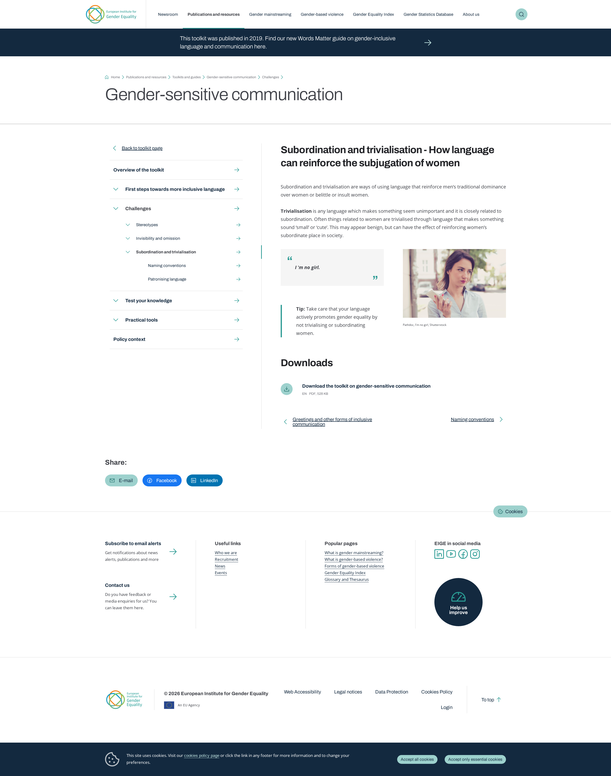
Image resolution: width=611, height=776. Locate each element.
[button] (121, 480)
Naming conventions (167, 265)
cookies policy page (201, 755)
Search (521, 14)
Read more (305, 42)
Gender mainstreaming (270, 14)
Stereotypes (147, 225)
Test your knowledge (148, 300)
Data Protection (391, 691)
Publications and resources (214, 14)
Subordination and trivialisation (166, 252)
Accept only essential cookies (475, 759)
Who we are (226, 552)
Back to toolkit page (142, 148)
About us (471, 14)
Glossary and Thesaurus (347, 579)
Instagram (475, 554)
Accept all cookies (417, 759)
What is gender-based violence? (354, 559)
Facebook (463, 554)
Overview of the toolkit (138, 169)
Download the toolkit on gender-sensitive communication (366, 386)
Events (221, 572)
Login (447, 707)
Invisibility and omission (158, 238)
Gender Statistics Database (428, 14)
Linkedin (439, 554)
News (220, 566)
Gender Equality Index (373, 14)
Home (115, 77)
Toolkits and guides (186, 77)
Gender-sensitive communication (231, 77)
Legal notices (348, 691)
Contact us (117, 585)
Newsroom (168, 14)
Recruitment (226, 559)
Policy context (129, 339)
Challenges (270, 77)
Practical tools (141, 320)
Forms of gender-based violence (354, 566)
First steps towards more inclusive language (175, 189)
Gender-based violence (322, 14)
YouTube (451, 554)
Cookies (514, 511)
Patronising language (167, 279)
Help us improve (458, 610)
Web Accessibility (302, 691)
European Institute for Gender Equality (111, 14)
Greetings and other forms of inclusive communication (332, 423)
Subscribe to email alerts (133, 543)
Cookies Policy (437, 691)
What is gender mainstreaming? (354, 552)
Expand (116, 189)
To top (487, 699)
